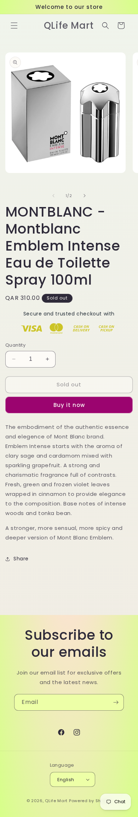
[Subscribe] (115, 702)
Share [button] (21, 558)
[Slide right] (84, 195)
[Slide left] (53, 195)
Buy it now (69, 405)
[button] (14, 25)
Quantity (15, 345)
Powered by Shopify (90, 801)
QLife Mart (56, 801)
